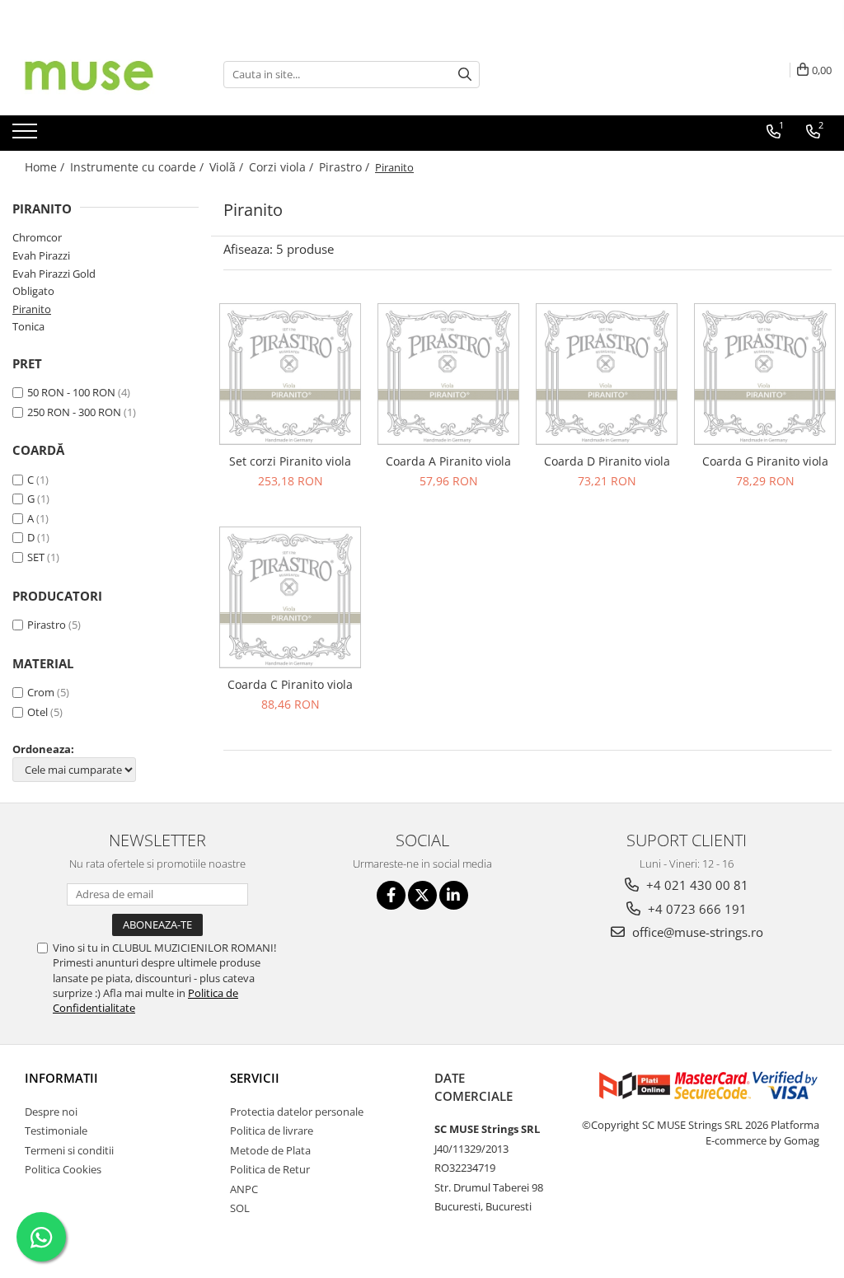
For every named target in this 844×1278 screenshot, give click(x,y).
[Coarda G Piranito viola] (765, 374)
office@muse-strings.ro (696, 932)
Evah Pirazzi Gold (54, 273)
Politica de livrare (271, 1130)
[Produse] (26, 136)
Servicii (254, 1078)
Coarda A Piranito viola (448, 461)
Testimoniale (56, 1130)
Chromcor (37, 237)
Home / (46, 167)
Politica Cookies (63, 1169)
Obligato (33, 290)
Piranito (31, 309)
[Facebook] (391, 895)
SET (36, 557)
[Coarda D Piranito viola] (607, 374)
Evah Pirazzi (41, 255)
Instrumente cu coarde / (138, 167)
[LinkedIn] (453, 895)
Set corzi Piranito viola (290, 461)
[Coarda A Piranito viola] (448, 374)
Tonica (28, 326)
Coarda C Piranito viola (290, 684)
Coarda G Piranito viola (765, 461)
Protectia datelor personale (296, 1111)
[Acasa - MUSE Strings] (94, 74)
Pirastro (46, 624)
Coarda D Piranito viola (607, 461)
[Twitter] (422, 895)
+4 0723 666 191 (696, 909)
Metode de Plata (270, 1150)
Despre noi (51, 1111)
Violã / (227, 167)
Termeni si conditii (69, 1150)
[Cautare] (465, 74)
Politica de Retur (270, 1169)
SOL (240, 1208)
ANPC (244, 1189)
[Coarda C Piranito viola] (290, 597)
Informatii (61, 1078)
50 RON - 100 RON (71, 392)
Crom (40, 692)
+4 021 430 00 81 (695, 885)
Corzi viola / (282, 167)
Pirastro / (346, 167)
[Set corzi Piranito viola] (290, 374)
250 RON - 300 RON (74, 412)
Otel (37, 712)
